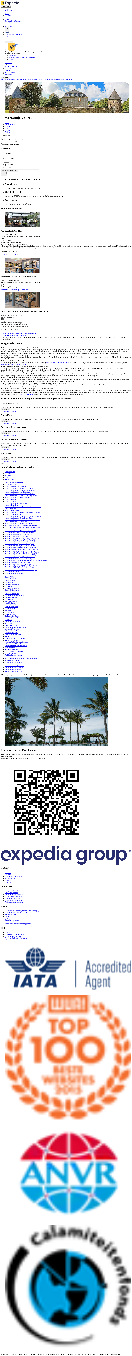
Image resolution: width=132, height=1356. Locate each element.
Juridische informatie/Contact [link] (14, 922)
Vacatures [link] (8, 875)
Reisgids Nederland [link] (11, 891)
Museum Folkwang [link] (11, 601)
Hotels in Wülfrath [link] (11, 501)
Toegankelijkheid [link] (10, 914)
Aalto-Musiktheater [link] (11, 607)
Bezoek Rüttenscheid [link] (12, 588)
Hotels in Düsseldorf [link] (11, 505)
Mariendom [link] (8, 623)
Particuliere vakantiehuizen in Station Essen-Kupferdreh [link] (23, 527)
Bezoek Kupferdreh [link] (11, 597)
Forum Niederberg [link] (11, 625)
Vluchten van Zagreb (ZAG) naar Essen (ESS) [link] (20, 564)
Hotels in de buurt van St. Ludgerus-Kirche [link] (19, 518)
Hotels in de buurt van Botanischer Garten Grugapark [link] (22, 520)
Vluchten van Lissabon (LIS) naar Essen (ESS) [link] (20, 555)
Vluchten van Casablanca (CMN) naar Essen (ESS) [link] (22, 538)
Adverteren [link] (8, 882)
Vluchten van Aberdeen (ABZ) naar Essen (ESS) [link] (21, 540)
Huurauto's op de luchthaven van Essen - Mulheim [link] (21, 658)
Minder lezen (5, 409)
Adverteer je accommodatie (14, 34)
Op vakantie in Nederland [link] (13, 896)
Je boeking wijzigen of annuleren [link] (16, 934)
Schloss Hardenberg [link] (11, 649)
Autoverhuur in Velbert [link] (12, 660)
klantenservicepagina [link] (26, 394)
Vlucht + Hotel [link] (10, 72)
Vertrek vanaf (5, 136)
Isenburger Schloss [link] (11, 647)
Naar (2, 140)
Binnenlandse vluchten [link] (12, 898)
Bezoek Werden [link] (10, 586)
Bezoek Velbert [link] (10, 577)
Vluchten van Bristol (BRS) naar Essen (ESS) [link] (20, 542)
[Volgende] (3, 463)
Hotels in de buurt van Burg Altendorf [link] (17, 497)
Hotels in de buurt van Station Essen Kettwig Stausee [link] (22, 512)
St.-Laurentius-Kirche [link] (12, 616)
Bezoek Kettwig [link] (10, 581)
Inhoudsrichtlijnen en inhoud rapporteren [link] (18, 924)
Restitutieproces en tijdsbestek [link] (14, 936)
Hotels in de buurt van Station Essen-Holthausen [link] (21, 488)
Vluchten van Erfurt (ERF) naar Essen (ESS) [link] (19, 544)
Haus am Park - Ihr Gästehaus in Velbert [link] (14, 364)
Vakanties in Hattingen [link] (12, 621)
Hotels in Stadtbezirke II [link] (13, 514)
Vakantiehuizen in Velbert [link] (13, 671)
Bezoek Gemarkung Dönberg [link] (14, 595)
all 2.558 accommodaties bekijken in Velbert (15, 335)
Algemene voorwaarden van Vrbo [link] (16, 912)
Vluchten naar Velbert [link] (12, 572)
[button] (66, 467)
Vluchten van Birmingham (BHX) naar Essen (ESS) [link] (22, 549)
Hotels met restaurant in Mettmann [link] (16, 486)
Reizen (7, 38)
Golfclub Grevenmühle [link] (12, 618)
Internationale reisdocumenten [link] (14, 940)
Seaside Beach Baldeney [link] (13, 605)
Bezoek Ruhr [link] (9, 599)
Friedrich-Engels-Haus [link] (12, 631)
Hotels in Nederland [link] (11, 893)
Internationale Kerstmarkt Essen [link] (15, 627)
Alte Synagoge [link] (10, 608)
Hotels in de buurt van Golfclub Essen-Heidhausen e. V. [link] (23, 507)
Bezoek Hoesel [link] (10, 582)
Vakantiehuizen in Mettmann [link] (14, 666)
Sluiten (4, 173)
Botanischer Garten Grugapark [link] (15, 638)
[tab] (7, 123)
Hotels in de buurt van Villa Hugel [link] (16, 503)
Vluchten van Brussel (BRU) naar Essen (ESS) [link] (20, 547)
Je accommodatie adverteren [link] (14, 876)
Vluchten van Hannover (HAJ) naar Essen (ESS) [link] (21, 566)
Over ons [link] (8, 873)
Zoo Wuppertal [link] (10, 614)
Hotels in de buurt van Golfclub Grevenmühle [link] (20, 490)
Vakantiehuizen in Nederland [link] (14, 894)
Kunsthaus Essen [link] (10, 653)
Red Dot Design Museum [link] (13, 655)
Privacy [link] (7, 916)
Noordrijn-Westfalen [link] (11, 66)
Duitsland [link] (8, 68)
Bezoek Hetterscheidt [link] (12, 594)
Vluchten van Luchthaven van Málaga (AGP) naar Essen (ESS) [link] (26, 560)
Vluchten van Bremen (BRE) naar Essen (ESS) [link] (20, 531)
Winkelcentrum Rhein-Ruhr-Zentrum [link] (17, 644)
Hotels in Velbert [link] (10, 509)
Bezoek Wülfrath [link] (10, 579)
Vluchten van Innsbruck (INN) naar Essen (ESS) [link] (21, 536)
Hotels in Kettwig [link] (10, 499)
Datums (3, 142)
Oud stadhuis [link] (9, 612)
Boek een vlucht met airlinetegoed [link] (16, 938)
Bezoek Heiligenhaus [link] (12, 590)
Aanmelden (9, 42)
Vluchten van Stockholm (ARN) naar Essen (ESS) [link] (21, 570)
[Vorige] (1, 463)
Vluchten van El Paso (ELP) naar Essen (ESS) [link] (20, 533)
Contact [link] (7, 932)
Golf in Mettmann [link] (11, 484)
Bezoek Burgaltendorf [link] (12, 584)
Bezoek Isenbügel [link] (11, 592)
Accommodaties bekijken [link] (9, 411)
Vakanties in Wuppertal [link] (12, 640)
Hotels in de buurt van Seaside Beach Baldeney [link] (20, 494)
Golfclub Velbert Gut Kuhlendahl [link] (16, 646)
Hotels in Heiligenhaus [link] (12, 510)
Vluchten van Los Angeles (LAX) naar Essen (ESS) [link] (22, 553)
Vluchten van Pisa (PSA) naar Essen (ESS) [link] (19, 534)
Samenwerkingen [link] (10, 878)
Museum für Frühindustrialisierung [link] (16, 642)
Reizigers (4, 144)
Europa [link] (7, 70)
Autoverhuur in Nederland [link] (13, 900)
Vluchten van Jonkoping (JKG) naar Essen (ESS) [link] (21, 546)
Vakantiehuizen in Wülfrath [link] (14, 668)
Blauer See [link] (8, 620)
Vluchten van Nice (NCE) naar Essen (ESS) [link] (19, 568)
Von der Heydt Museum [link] (13, 634)
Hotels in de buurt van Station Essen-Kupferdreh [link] (21, 496)
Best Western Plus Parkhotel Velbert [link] (58, 363)
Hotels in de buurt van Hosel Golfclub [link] (17, 492)
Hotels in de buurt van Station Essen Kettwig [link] (19, 523)
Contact (7, 36)
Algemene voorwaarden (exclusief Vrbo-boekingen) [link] (22, 911)
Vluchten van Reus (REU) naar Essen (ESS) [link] (19, 562)
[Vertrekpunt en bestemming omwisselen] (1, 138)
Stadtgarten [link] (8, 610)
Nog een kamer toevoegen (9, 170)
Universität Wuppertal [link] (12, 629)
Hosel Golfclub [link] (10, 603)
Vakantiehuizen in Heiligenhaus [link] (15, 669)
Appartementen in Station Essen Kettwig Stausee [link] (21, 525)
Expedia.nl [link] (8, 63)
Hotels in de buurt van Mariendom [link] (16, 522)
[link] (22, 10)
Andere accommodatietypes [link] (14, 902)
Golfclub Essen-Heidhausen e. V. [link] (16, 651)
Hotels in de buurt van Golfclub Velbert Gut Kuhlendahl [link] (23, 516)
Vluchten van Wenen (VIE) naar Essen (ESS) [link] (20, 551)
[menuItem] (8, 80)
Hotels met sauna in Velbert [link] (14, 483)
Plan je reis (5, 77)
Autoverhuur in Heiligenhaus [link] (14, 662)
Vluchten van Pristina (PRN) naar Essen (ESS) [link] (20, 557)
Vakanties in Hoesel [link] (11, 633)
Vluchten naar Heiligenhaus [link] (14, 573)
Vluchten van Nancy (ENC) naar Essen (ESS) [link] (20, 559)
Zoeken (4, 175)
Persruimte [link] (8, 880)
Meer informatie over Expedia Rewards (22, 57)
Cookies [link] (7, 918)
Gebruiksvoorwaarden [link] (12, 920)
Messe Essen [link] (9, 636)
